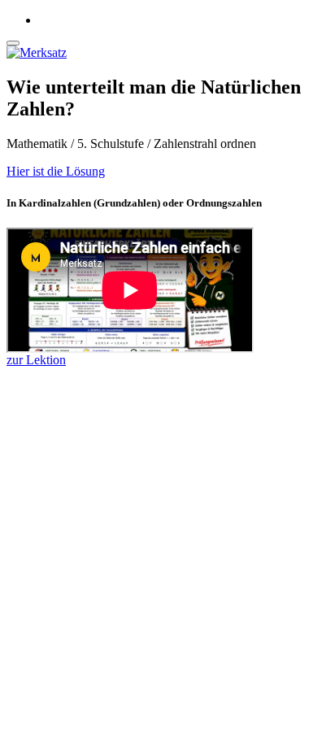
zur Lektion (36, 360)
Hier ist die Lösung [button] (56, 171)
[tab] (167, 171)
